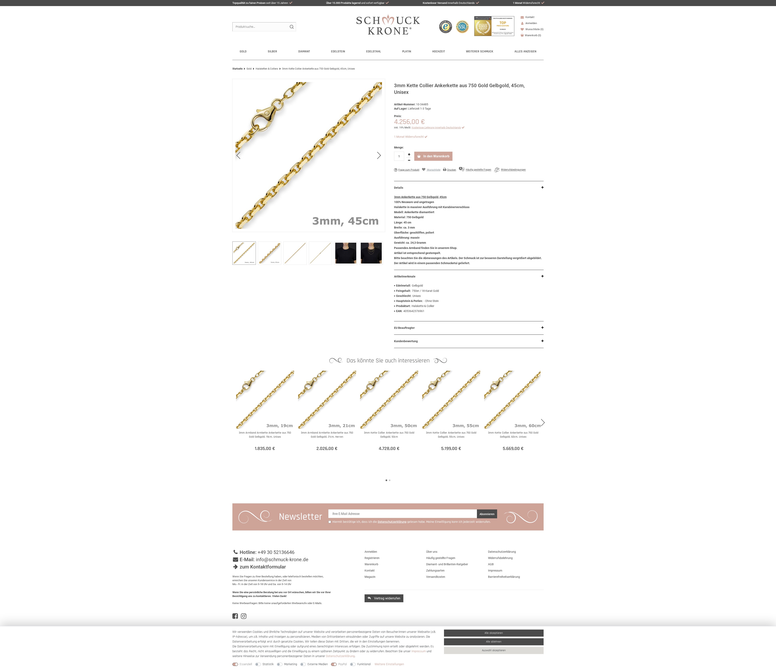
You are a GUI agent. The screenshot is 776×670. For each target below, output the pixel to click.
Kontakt (529, 17)
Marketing (290, 664)
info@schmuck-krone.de (282, 559)
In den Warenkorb (436, 156)
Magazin (370, 576)
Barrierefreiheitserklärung (504, 576)
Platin (406, 51)
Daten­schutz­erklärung (340, 656)
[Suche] (291, 26)
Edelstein (338, 51)
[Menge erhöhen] (409, 154)
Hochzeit (438, 51)
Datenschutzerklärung (502, 551)
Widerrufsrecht (526, 2)
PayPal (342, 664)
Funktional (364, 664)
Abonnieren (487, 514)
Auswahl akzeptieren (494, 650)
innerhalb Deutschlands (449, 2)
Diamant (304, 51)
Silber (272, 51)
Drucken (451, 169)
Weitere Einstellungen (389, 664)
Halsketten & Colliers (267, 68)
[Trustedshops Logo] (445, 26)
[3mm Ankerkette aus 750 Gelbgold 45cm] (308, 155)
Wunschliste (534, 29)
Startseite (237, 68)
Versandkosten (435, 576)
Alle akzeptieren (494, 633)
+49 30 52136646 (276, 552)
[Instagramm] (243, 616)
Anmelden (371, 551)
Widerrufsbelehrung (500, 558)
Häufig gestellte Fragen (440, 558)
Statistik (268, 664)
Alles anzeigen (525, 51)
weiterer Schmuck (479, 51)
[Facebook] (235, 616)
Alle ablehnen (493, 642)
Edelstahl (373, 51)
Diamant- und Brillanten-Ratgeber (447, 564)
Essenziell (246, 664)
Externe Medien (318, 664)
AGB (491, 564)
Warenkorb (533, 35)
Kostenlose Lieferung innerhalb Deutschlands (436, 127)
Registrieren (372, 558)
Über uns (431, 551)
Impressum (495, 570)
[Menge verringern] (409, 160)
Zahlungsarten (435, 570)
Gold (243, 51)
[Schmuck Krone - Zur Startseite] (388, 24)
